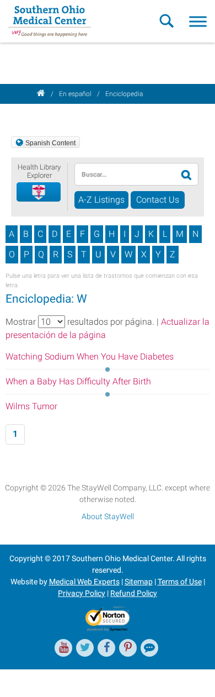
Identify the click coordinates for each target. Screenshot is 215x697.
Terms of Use (180, 581)
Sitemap (139, 581)
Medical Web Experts (84, 581)
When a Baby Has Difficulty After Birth (78, 381)
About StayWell (108, 516)
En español (75, 94)
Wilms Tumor (31, 406)
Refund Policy (133, 593)
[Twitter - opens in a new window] (85, 648)
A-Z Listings (101, 199)
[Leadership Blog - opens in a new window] (149, 648)
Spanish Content (50, 143)
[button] (39, 192)
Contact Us (157, 199)
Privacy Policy (81, 593)
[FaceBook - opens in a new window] (106, 648)
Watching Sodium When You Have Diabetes (90, 356)
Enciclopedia (124, 94)
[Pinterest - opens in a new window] (128, 648)
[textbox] (124, 174)
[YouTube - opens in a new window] (63, 648)
